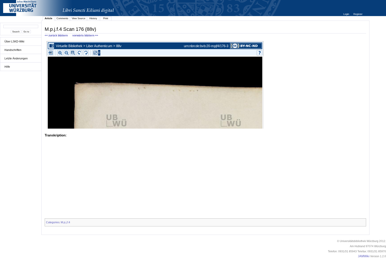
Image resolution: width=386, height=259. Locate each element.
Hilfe (7, 66)
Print (105, 18)
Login (346, 14)
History (93, 18)
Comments (62, 18)
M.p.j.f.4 (65, 222)
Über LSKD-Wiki (14, 41)
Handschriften (12, 50)
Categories (52, 222)
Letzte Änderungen (16, 58)
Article (48, 18)
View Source (78, 18)
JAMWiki (363, 256)
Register (358, 14)
